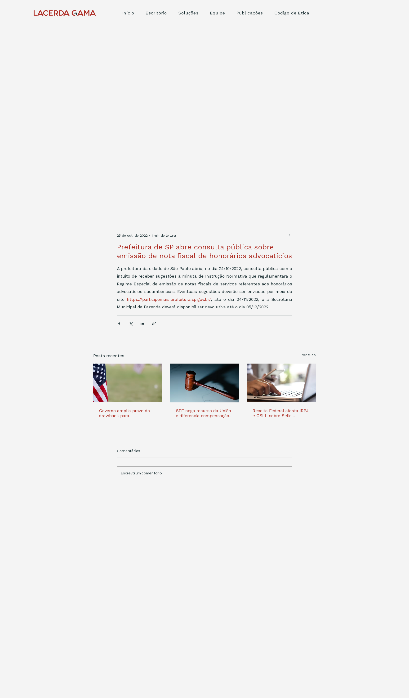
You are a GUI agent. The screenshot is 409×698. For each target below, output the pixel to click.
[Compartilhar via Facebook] (119, 323)
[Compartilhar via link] (154, 323)
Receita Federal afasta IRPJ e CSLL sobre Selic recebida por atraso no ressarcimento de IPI (280, 413)
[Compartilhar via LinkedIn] (142, 323)
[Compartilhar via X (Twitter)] (131, 323)
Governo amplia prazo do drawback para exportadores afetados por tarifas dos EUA (126, 413)
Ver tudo (309, 355)
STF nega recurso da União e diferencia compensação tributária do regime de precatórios (203, 413)
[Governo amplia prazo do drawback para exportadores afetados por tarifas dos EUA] (127, 383)
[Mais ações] (289, 235)
